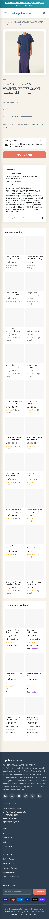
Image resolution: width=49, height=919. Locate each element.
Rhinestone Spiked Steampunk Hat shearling (13, 631)
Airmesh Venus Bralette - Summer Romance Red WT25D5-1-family (33, 547)
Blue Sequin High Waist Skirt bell (33, 631)
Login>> (14, 648)
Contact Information (11, 876)
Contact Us (7, 838)
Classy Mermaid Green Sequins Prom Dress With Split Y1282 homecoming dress (13, 547)
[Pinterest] (39, 796)
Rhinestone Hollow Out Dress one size (13, 718)
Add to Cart (24, 154)
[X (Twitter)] (32, 796)
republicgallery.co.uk (20, 13)
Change (41, 140)
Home (5, 22)
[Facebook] (5, 796)
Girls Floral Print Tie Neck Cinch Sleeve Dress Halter (13, 583)
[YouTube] (18, 796)
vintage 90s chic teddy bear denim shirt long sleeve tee (14, 258)
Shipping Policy (9, 872)
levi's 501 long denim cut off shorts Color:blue (34, 583)
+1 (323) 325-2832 (10, 815)
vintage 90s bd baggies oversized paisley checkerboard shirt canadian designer (14, 366)
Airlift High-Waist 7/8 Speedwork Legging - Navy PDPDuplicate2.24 (14, 511)
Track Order (8, 846)
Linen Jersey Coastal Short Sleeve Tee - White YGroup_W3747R (13, 438)
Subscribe (40, 892)
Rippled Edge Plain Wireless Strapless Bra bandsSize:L (34, 675)
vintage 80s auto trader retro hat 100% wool (14, 294)
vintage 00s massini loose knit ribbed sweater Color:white (13, 330)
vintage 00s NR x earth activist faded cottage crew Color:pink (35, 258)
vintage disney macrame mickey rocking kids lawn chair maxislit (33, 294)
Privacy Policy (8, 863)
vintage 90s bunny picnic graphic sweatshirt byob (12, 475)
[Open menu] (5, 13)
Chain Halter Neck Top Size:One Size (14, 675)
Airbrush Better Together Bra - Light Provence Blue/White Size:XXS (34, 366)
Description (10, 170)
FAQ (4, 842)
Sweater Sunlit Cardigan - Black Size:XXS (33, 475)
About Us (6, 833)
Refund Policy (8, 859)
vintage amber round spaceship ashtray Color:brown (34, 511)
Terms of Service (10, 868)
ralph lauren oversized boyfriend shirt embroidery (35, 438)
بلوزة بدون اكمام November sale (32, 718)
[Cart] (43, 13)
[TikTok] (25, 796)
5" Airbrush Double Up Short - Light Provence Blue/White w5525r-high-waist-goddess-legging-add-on (34, 330)
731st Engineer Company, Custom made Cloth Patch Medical (33, 402)
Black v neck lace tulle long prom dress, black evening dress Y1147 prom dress (14, 402)
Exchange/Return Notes (16, 218)
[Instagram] (12, 796)
